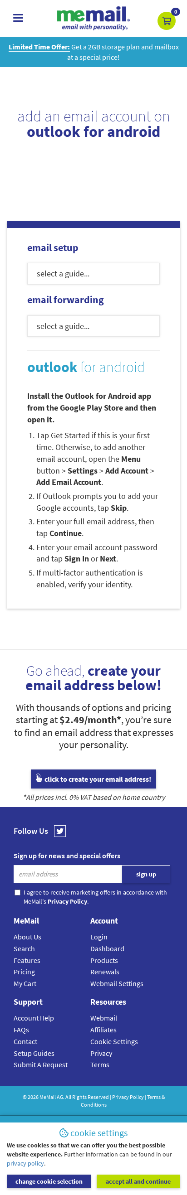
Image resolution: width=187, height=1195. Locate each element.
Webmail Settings (116, 983)
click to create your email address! (97, 779)
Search (24, 948)
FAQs (21, 1029)
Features (27, 960)
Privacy (101, 1053)
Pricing (24, 971)
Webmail (103, 1017)
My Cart (25, 983)
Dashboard (107, 948)
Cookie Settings (114, 1041)
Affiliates (103, 1029)
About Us (27, 936)
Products (104, 960)
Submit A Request (41, 1064)
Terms (99, 1064)
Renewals (104, 971)
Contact (25, 1041)
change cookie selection (49, 1181)
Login (99, 936)
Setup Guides (34, 1053)
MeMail (47, 1096)
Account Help (34, 1017)
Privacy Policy (128, 1096)
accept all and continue (138, 1181)
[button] (166, 21)
